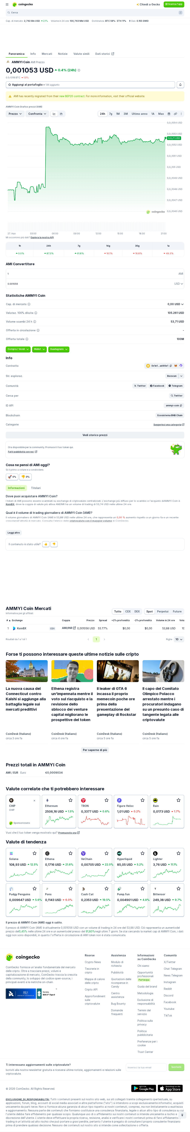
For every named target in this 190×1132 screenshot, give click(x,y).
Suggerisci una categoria (167, 424)
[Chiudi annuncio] (34, 801)
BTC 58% (110, 20)
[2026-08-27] (169, 113)
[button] (172, 376)
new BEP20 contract (72, 96)
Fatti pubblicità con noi (21, 451)
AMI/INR (67, 628)
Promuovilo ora (67, 832)
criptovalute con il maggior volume (91, 520)
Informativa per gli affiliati (19, 613)
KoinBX (10, 504)
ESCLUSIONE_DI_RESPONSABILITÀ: (28, 1099)
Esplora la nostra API (42, 237)
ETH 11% (121, 20)
